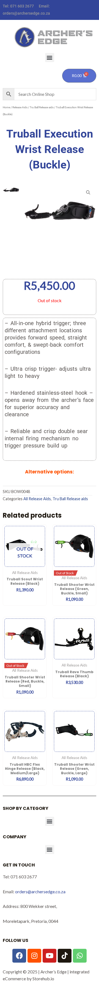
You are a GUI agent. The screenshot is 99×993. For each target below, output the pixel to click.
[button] (49, 57)
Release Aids (20, 107)
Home (6, 107)
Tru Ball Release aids (42, 107)
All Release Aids (37, 498)
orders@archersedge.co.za (26, 13)
